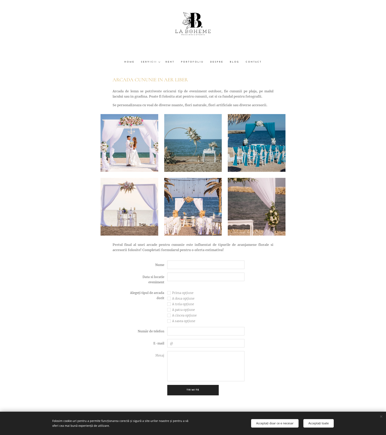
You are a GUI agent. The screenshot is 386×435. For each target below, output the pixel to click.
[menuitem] (131, 62)
